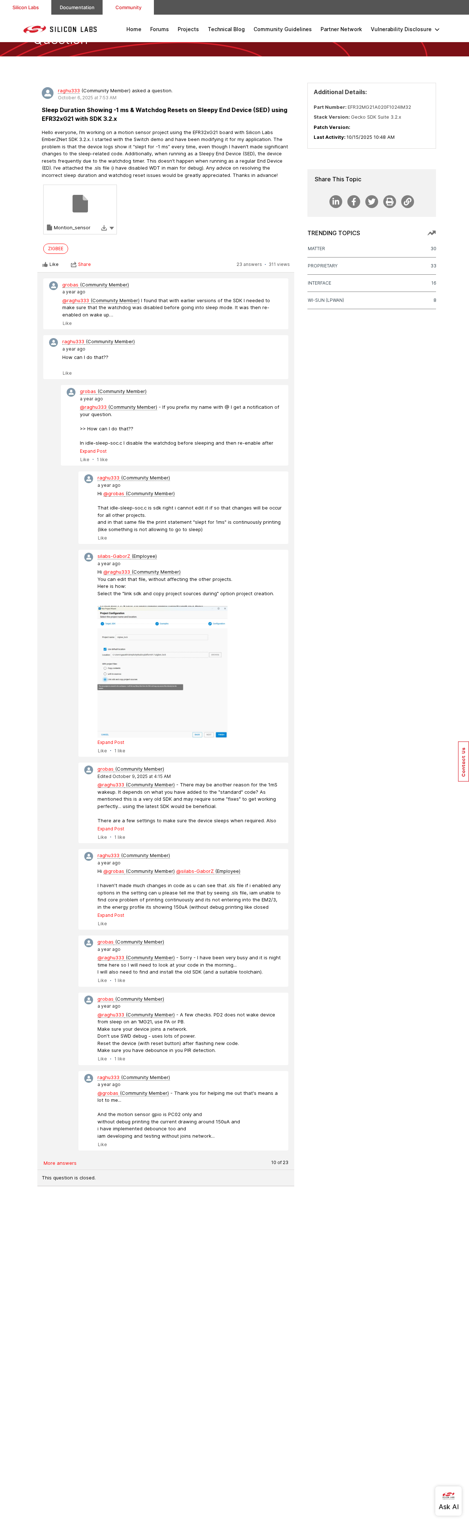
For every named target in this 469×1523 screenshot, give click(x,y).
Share (84, 264)
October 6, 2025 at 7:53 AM (87, 97)
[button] (112, 227)
